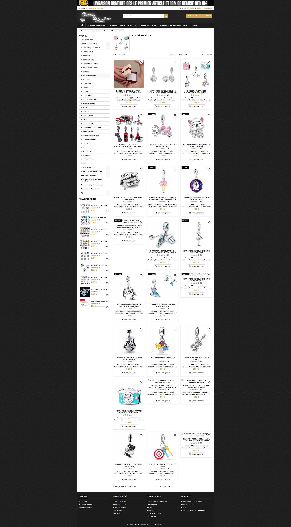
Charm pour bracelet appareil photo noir (128, 465)
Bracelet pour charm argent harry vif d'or (100, 301)
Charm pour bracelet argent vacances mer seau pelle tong (162, 252)
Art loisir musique (89, 76)
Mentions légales (119, 504)
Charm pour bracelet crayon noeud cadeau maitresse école (162, 198)
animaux (86, 72)
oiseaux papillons (89, 139)
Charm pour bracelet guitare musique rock (129, 358)
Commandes (152, 504)
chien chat (87, 83)
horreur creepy (88, 159)
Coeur (85, 87)
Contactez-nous (119, 510)
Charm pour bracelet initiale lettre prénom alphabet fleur (100, 253)
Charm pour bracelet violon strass (196, 358)
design (85, 91)
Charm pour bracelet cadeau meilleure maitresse (196, 386)
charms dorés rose (147, 25)
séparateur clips (89, 60)
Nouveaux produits (86, 504)
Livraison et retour (119, 501)
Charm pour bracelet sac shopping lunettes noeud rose (162, 386)
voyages (86, 155)
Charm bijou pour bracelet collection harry (100, 205)
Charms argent (88, 167)
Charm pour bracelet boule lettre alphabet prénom (100, 265)
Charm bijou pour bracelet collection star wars (100, 241)
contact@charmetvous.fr (95, 8)
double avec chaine (90, 99)
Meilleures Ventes (87, 199)
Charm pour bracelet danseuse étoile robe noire (196, 280)
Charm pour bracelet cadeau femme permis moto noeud (129, 226)
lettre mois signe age (91, 135)
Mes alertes (151, 516)
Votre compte (154, 496)
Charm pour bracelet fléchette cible (163, 465)
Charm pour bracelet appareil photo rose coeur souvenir (196, 440)
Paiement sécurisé (120, 507)
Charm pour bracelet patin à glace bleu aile (162, 305)
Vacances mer (88, 151)
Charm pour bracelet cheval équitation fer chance (129, 305)
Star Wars (86, 143)
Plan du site (117, 513)
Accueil (83, 36)
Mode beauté (88, 131)
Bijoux (194, 25)
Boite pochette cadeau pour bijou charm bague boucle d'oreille (129, 93)
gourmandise (88, 123)
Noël (85, 163)
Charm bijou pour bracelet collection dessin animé (100, 277)
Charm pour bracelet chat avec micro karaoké (196, 145)
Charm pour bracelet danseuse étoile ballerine (196, 252)
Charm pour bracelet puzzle (162, 357)
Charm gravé (88, 52)
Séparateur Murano (90, 64)
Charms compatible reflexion (173, 25)
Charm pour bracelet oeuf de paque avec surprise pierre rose (163, 92)
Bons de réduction (154, 513)
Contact (186, 496)
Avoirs (149, 507)
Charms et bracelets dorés (122, 25)
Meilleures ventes (87, 40)
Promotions (83, 501)
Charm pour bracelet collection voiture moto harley (128, 145)
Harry (85, 107)
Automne (86, 80)
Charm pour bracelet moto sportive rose (162, 145)
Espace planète (89, 103)
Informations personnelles (157, 501)
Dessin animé (88, 95)
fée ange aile (88, 115)
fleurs (85, 119)
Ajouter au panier (129, 106)
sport (85, 147)
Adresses (150, 510)
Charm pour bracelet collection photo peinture (196, 92)
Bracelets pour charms (91, 48)
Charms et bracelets (97, 25)
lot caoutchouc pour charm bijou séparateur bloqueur (100, 289)
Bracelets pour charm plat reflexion (91, 180)
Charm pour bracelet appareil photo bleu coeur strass (128, 412)
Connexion (190, 8)
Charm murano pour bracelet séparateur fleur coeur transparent (100, 217)
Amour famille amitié (90, 68)
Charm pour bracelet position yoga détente (196, 198)
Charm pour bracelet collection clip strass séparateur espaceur (100, 229)
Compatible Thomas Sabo (91, 189)
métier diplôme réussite (92, 127)
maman (86, 111)
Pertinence (191, 54)
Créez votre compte (204, 8)
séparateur (87, 56)
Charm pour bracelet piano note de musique (128, 198)
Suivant (168, 486)
